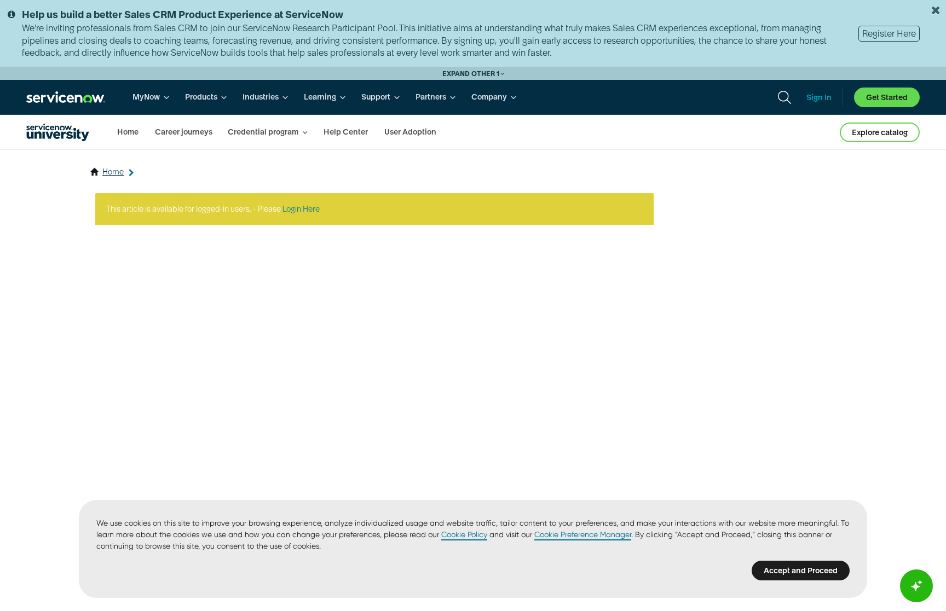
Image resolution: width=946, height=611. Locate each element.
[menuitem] (151, 97)
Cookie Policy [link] (464, 534)
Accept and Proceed (801, 570)
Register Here (889, 33)
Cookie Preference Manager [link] (582, 534)
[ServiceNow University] (57, 132)
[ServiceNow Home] (65, 97)
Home (113, 172)
